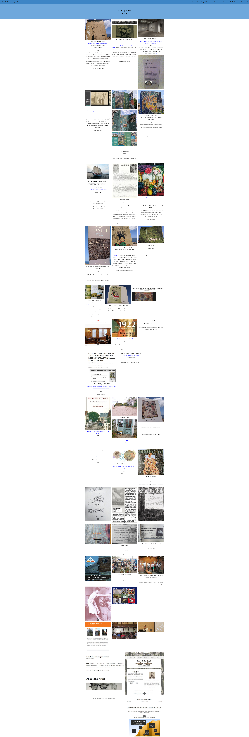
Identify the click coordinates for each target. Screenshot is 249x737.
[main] (124, 11)
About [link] (242, 2)
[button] (247, 1)
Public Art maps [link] (234, 2)
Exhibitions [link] (217, 2)
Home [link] (193, 2)
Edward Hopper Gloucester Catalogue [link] (204, 2)
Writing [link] (225, 2)
